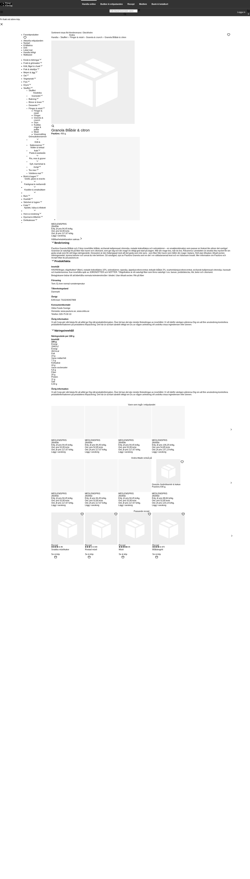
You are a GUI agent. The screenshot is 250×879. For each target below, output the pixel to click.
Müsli (121, 549)
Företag (8, 5)
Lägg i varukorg (58, 236)
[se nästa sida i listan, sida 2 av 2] (231, 535)
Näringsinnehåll (64, 330)
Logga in (241, 12)
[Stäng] (1, 24)
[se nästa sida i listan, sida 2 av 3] (231, 429)
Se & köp (55, 554)
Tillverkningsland (59, 288)
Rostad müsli (91, 549)
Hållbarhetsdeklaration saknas (65, 239)
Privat (8, 3)
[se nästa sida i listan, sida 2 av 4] (231, 482)
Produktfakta (62, 261)
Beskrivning (61, 242)
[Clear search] (139, 10)
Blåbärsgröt (157, 549)
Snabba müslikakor (60, 549)
